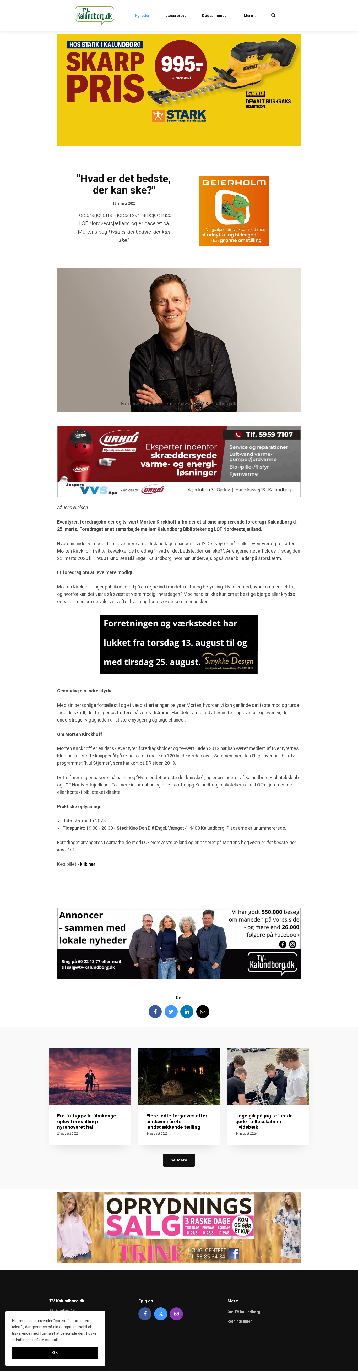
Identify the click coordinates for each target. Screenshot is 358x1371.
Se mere (179, 1160)
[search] (273, 15)
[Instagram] (176, 1313)
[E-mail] (202, 1011)
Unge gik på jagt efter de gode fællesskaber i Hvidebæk (264, 1121)
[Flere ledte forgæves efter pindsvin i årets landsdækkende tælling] (179, 1076)
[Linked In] (186, 1011)
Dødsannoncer (215, 16)
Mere (249, 16)
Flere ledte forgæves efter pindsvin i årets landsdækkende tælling (176, 1121)
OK (55, 1353)
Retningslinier (239, 1321)
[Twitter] (171, 1011)
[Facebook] (155, 1011)
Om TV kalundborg (243, 1312)
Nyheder (142, 16)
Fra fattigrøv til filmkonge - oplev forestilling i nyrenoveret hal (88, 1121)
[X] (160, 1313)
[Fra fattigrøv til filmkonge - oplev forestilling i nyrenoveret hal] (90, 1076)
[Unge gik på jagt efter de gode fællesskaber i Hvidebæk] (268, 1076)
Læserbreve (175, 16)
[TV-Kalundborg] (94, 15)
